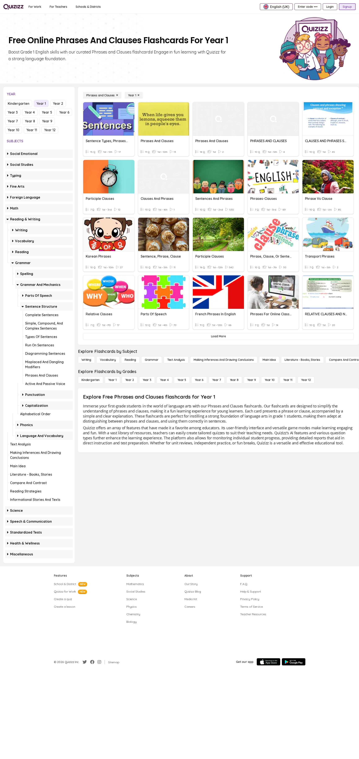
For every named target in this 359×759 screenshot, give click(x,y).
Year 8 (30, 121)
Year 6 (64, 112)
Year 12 (50, 130)
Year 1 (41, 103)
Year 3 (13, 112)
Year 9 (47, 121)
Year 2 (58, 103)
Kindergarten (18, 103)
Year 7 (13, 121)
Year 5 (47, 112)
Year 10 (13, 130)
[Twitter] (85, 662)
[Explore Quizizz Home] (13, 6)
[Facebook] (92, 662)
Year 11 (31, 130)
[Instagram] (99, 662)
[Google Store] (293, 661)
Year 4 (30, 112)
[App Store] (268, 661)
